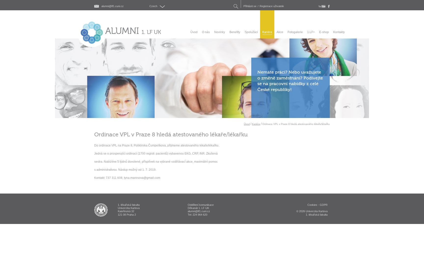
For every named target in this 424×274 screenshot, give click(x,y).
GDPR (324, 204)
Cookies (312, 204)
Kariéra (256, 124)
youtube (322, 6)
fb (329, 6)
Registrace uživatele (272, 6)
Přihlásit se (249, 6)
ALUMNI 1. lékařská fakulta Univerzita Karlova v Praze (101, 210)
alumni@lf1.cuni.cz (112, 6)
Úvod (247, 124)
